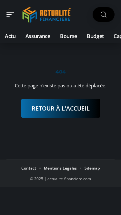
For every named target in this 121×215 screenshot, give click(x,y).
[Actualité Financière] (46, 14)
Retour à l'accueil (61, 108)
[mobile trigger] (11, 14)
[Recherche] (103, 15)
